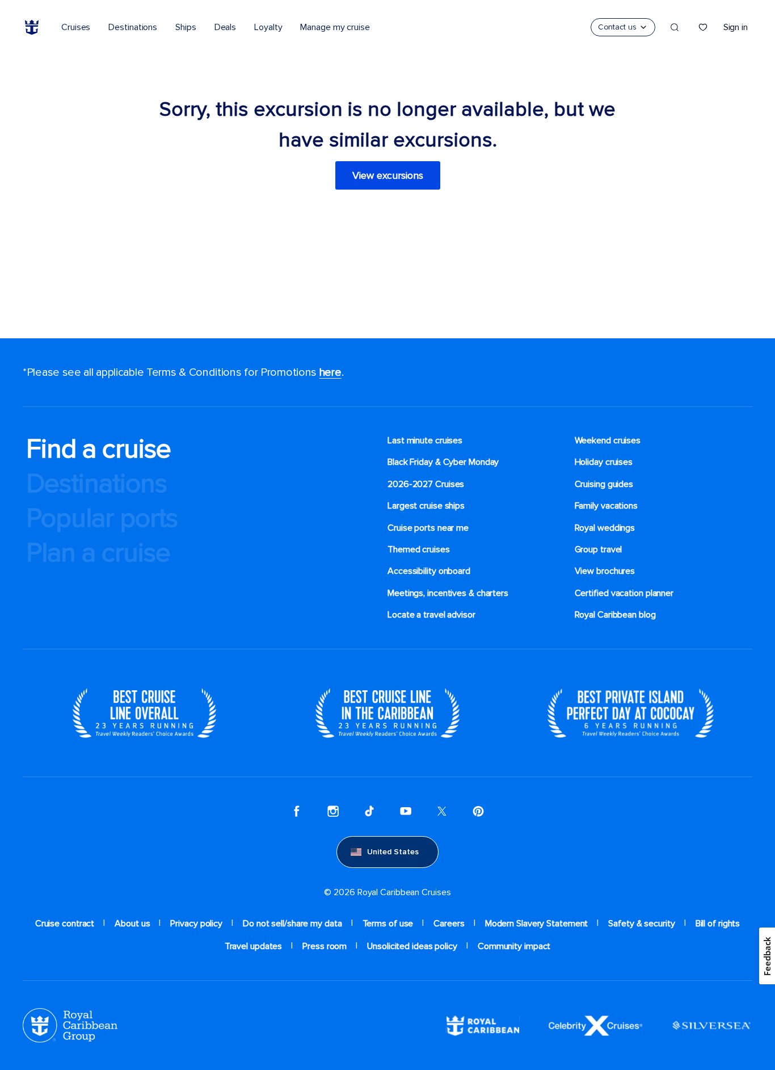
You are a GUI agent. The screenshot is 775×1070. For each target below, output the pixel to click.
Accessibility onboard (428, 571)
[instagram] (333, 811)
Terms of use (388, 923)
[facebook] (296, 811)
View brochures (605, 571)
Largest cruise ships (426, 505)
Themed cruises (418, 549)
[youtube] (405, 811)
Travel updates (254, 946)
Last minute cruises (424, 440)
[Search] (674, 27)
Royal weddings (605, 528)
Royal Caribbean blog (615, 614)
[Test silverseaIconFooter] (711, 1024)
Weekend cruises (608, 440)
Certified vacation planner (624, 593)
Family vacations (606, 505)
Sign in (735, 27)
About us (132, 923)
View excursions (387, 175)
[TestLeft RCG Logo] (70, 1024)
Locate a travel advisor (431, 614)
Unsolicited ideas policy (412, 946)
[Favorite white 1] (703, 27)
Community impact (514, 946)
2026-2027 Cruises (425, 484)
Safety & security (641, 923)
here (330, 372)
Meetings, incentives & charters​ (447, 593)
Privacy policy (196, 923)
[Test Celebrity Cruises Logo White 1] (595, 1024)
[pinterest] (478, 811)
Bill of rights (718, 923)
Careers (448, 923)
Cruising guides (604, 484)
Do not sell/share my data (292, 923)
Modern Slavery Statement (536, 923)
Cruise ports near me (428, 528)
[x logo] (442, 811)
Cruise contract (65, 923)
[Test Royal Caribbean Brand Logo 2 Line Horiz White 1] (482, 1024)
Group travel (598, 549)
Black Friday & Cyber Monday (443, 462)
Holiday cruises (604, 462)
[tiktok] (369, 811)
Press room (324, 946)
